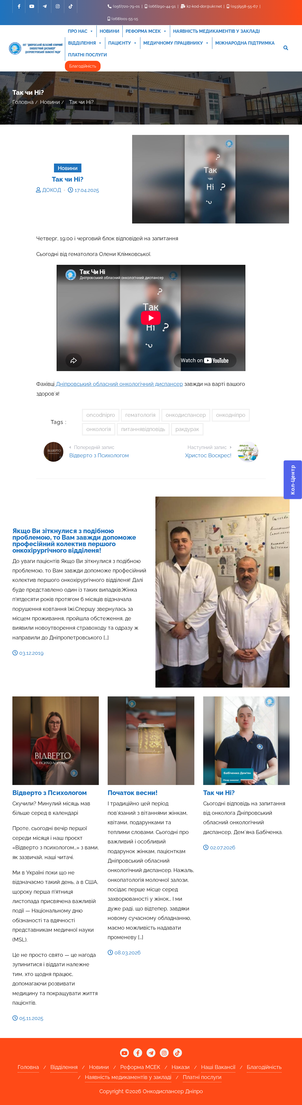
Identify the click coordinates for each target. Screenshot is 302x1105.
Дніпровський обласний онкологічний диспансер (119, 384)
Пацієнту (119, 43)
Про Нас (77, 31)
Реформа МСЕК (143, 31)
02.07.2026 (222, 847)
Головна (23, 102)
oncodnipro (100, 415)
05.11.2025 (30, 1018)
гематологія (140, 415)
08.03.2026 (127, 952)
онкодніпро (230, 415)
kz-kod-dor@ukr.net (204, 6)
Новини (109, 31)
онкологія (98, 429)
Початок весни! (132, 792)
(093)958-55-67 (244, 6)
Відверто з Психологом (49, 792)
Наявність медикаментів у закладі (216, 31)
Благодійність (82, 66)
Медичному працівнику (173, 43)
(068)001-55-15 (124, 19)
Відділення (82, 43)
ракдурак (187, 429)
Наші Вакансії (218, 1067)
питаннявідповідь (143, 429)
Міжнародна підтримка (245, 43)
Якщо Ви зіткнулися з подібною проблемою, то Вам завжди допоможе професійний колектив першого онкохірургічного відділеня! (74, 540)
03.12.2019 (31, 653)
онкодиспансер (186, 415)
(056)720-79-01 (126, 6)
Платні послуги (87, 55)
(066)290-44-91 (162, 6)
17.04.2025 (86, 190)
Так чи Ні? (219, 792)
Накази (181, 1067)
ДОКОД (52, 190)
